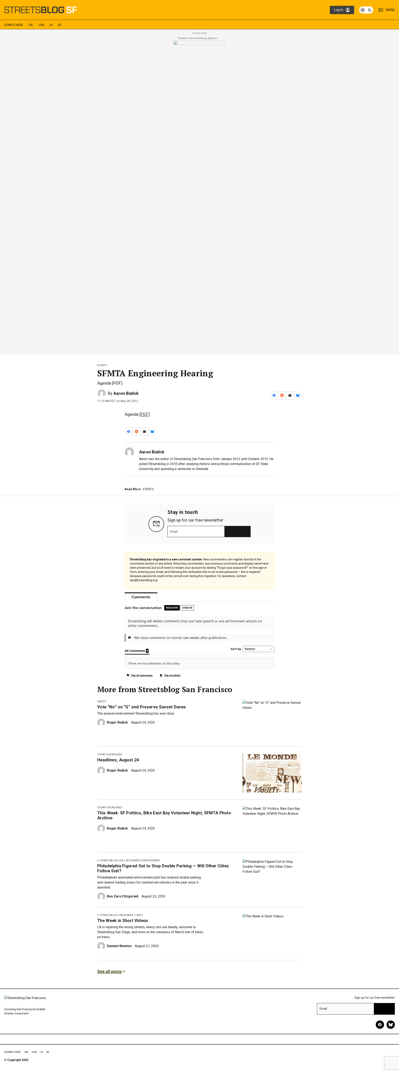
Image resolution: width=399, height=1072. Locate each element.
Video (139, 915)
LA (51, 25)
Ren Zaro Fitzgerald (122, 896)
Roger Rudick (117, 722)
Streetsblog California (116, 915)
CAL (30, 25)
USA (41, 25)
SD (60, 25)
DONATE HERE (13, 25)
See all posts (109, 971)
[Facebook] (380, 1024)
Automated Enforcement (143, 860)
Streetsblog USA (111, 860)
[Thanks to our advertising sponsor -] (200, 196)
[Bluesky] (391, 1024)
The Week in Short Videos (122, 920)
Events (102, 365)
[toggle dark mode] (366, 10)
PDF (144, 414)
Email (173, 531)
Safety (101, 701)
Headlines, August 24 (118, 759)
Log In (338, 10)
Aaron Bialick (126, 393)
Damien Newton (119, 946)
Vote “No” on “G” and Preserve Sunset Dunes (141, 706)
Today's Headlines (109, 754)
